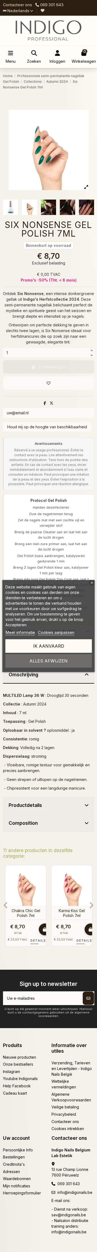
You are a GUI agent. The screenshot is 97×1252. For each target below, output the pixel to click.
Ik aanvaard (48, 646)
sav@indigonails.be (68, 1215)
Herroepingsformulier (22, 1193)
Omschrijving (23, 674)
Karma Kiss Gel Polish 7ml (72, 913)
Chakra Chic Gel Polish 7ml (26, 913)
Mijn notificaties (16, 1186)
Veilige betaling (65, 1107)
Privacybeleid (63, 1114)
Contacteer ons (17, 4)
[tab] (48, 675)
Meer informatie (20, 632)
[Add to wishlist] (48, 383)
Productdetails (25, 805)
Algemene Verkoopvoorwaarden (71, 1097)
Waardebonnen (17, 1178)
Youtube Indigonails (20, 1078)
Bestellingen (14, 1157)
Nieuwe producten (19, 1057)
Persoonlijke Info (18, 1150)
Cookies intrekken (67, 1128)
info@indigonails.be (74, 1192)
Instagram (11, 1071)
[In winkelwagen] (45, 929)
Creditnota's (14, 1164)
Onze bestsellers (18, 1064)
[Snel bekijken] (41, 883)
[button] (6, 905)
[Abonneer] (88, 998)
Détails (40, 940)
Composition (23, 823)
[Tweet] (51, 403)
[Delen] (45, 403)
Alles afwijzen (48, 661)
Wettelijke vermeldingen (63, 1084)
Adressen (11, 1171)
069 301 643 (68, 1183)
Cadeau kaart (15, 1093)
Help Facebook (17, 1086)
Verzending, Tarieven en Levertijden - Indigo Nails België (71, 1069)
